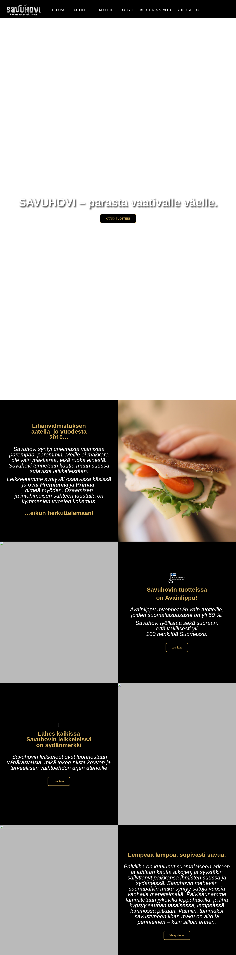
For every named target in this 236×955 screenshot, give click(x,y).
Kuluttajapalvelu (155, 10)
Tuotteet (80, 10)
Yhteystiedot (189, 10)
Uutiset (127, 10)
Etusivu (58, 10)
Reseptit (106, 10)
